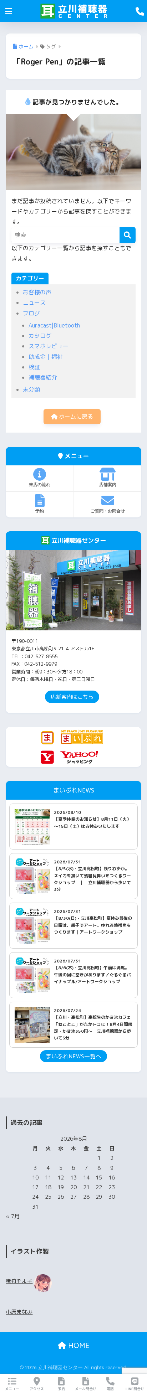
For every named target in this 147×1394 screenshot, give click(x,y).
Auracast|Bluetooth (54, 325)
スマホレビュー (49, 346)
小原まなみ (19, 1312)
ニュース (34, 302)
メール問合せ (85, 1388)
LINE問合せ (135, 1388)
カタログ (40, 336)
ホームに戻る (75, 416)
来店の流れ (39, 484)
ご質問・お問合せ (108, 510)
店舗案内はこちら (72, 697)
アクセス (37, 1388)
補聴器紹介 (43, 377)
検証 (34, 367)
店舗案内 (107, 484)
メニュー (12, 1388)
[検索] (128, 235)
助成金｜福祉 (46, 357)
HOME (78, 1345)
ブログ (31, 313)
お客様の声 (37, 292)
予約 (39, 510)
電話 (110, 1388)
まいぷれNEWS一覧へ (73, 1056)
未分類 (31, 389)
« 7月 (13, 1216)
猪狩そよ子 (19, 1281)
